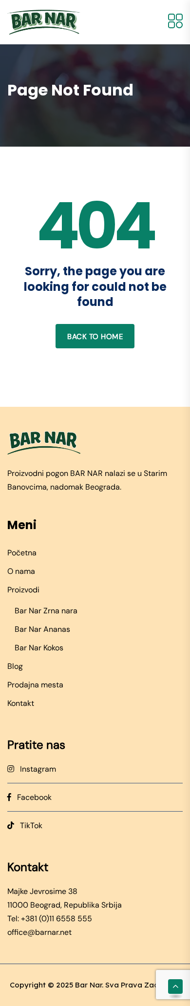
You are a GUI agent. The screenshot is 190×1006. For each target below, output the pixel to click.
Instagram (35, 769)
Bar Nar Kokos (39, 648)
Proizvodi (23, 590)
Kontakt (20, 703)
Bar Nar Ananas (42, 629)
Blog (15, 666)
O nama (21, 571)
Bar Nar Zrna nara (46, 611)
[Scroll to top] (175, 986)
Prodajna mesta (35, 685)
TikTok (28, 825)
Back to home (95, 337)
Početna (22, 553)
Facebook (31, 797)
